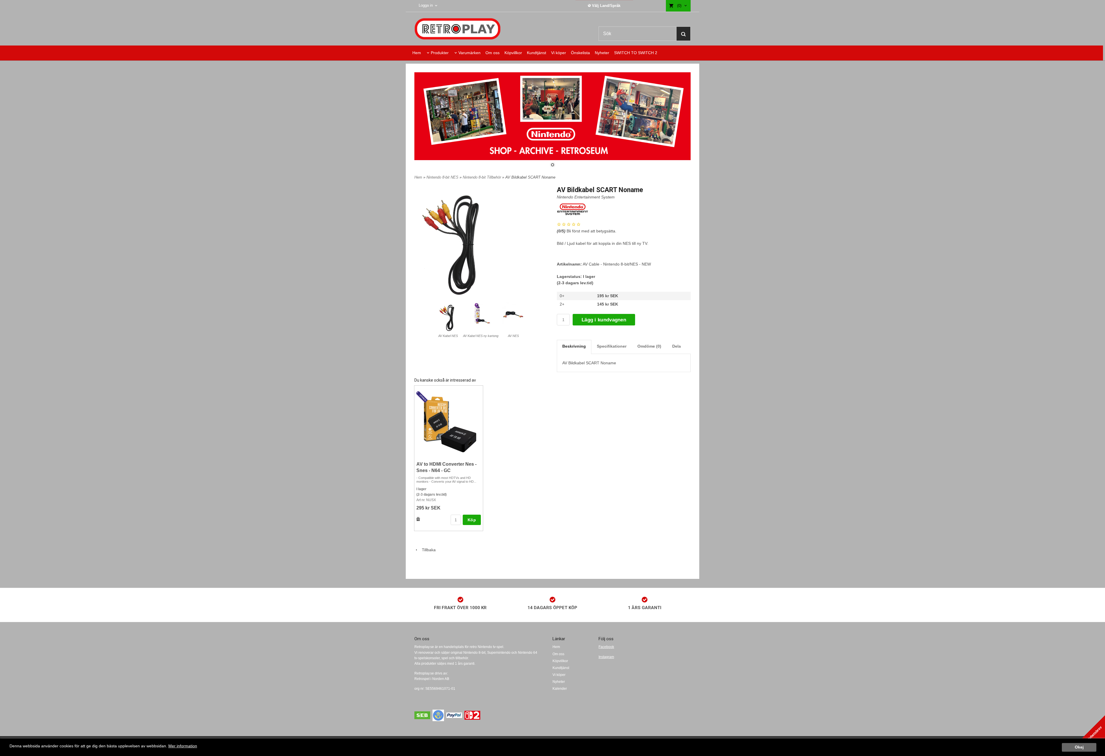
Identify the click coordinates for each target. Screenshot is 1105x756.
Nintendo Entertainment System (586, 197)
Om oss (492, 52)
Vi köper (558, 52)
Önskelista (580, 52)
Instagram (606, 657)
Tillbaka (427, 549)
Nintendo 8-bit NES (443, 177)
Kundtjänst (536, 52)
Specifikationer (611, 346)
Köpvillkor (513, 52)
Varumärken (469, 52)
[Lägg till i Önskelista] (418, 518)
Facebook (606, 647)
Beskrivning (574, 346)
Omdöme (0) (649, 346)
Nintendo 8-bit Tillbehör (482, 177)
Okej (1079, 747)
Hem (416, 52)
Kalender (559, 689)
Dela (676, 346)
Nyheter (602, 52)
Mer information (182, 746)
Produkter (440, 52)
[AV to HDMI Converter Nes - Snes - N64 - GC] (422, 397)
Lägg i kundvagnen (604, 320)
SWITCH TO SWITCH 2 (635, 52)
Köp (472, 520)
